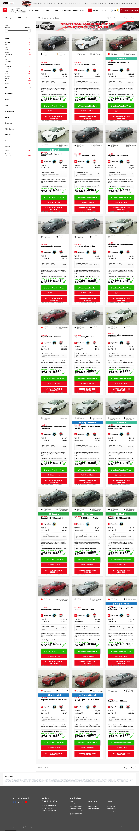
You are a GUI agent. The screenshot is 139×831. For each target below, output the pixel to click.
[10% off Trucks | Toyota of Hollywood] (87, 26)
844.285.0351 (65, 3)
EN (6, 3)
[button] (68, 40)
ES (12, 3)
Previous (37, 26)
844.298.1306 (39, 3)
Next (137, 26)
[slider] (6, 30)
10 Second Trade (54, 111)
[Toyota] (5, 10)
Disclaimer (132, 25)
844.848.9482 (90, 3)
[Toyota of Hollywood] (17, 10)
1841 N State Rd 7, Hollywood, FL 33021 (123, 3)
